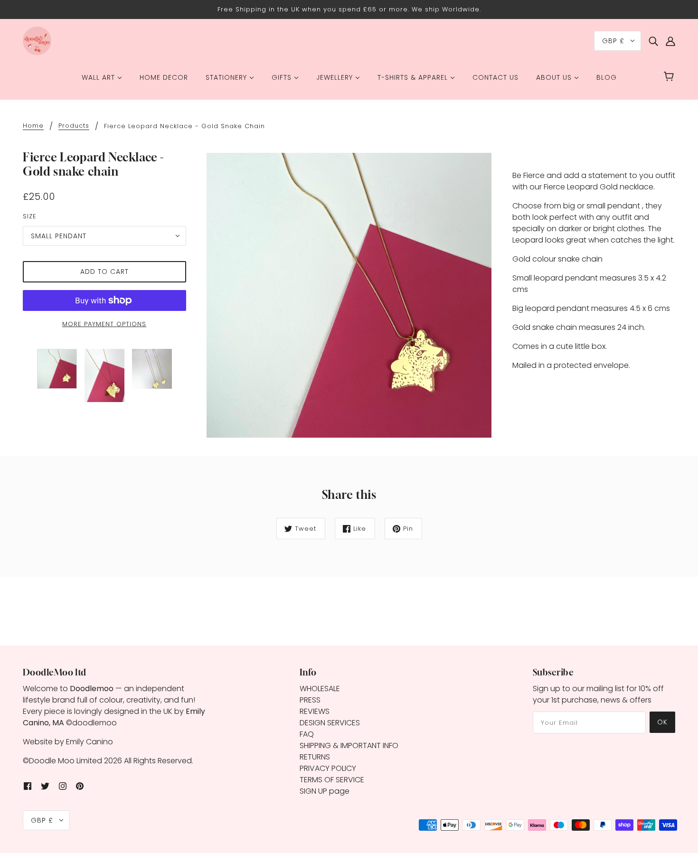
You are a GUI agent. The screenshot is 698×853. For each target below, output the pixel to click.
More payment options (104, 323)
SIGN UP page (324, 791)
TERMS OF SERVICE (332, 779)
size (30, 216)
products (73, 126)
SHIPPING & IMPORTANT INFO (349, 745)
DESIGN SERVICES (330, 722)
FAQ (307, 734)
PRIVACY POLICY (328, 768)
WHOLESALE (320, 688)
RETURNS (315, 756)
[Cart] (670, 77)
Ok (662, 722)
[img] (653, 40)
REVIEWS (315, 711)
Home (33, 126)
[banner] (37, 40)
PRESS (310, 699)
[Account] (670, 40)
